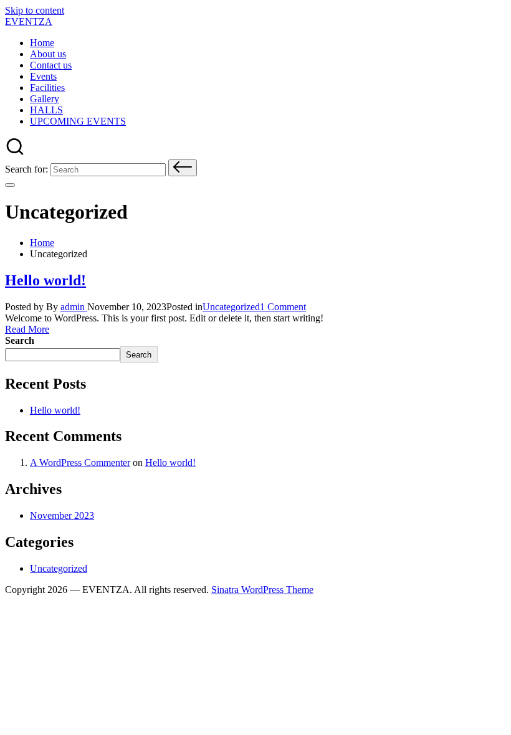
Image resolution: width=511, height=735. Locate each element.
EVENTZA (28, 21)
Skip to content (34, 10)
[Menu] (10, 185)
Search (19, 340)
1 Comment (283, 306)
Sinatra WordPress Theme (262, 589)
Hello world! (45, 280)
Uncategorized (231, 306)
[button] (182, 167)
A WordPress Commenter (80, 462)
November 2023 (62, 515)
